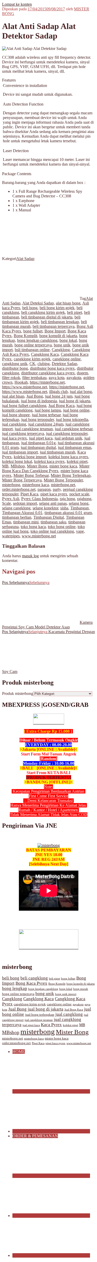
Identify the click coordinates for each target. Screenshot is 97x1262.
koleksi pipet (77, 461)
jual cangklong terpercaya (23, 433)
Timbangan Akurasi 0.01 (22, 512)
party (57, 489)
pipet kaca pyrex (53, 494)
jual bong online (76, 410)
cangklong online (67, 359)
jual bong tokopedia (72, 419)
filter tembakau (34, 377)
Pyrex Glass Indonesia (39, 498)
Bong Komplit (25, 335)
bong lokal (68, 340)
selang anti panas (53, 503)
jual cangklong (14, 424)
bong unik (62, 345)
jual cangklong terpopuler (66, 433)
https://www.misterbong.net (24, 387)
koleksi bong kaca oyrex (68, 457)
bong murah (80, 989)
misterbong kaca (35, 484)
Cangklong (61, 349)
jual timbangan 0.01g (38, 443)
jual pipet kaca (41, 438)
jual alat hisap (13, 396)
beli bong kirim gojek (57, 308)
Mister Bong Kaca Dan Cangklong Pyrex (45, 468)
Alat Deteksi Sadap (38, 303)
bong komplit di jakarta (58, 335)
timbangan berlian (16, 517)
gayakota (73, 377)
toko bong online (62, 526)
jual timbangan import (20, 452)
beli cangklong (34, 978)
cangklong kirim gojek (32, 359)
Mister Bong (37, 466)
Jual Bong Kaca (61, 405)
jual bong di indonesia (39, 401)
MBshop (18, 466)
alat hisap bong (68, 303)
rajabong (84, 498)
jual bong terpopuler (37, 419)
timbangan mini (26, 522)
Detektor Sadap (64, 363)
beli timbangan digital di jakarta (46, 317)
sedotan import (25, 503)
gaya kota (56, 377)
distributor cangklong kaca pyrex (48, 373)
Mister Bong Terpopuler (63, 480)
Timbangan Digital (48, 517)
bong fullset (32, 331)
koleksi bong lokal (17, 461)
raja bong (67, 498)
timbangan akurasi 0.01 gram (68, 512)
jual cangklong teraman (34, 429)
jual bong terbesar (46, 415)
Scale (6, 503)
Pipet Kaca (29, 494)
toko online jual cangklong (52, 531)
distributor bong (15, 368)
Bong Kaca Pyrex (31, 983)
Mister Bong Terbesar (31, 475)
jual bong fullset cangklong (24, 405)
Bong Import (54, 331)
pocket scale (79, 494)
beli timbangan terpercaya (53, 326)
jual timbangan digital (38, 447)
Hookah (21, 382)
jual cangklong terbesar (73, 429)
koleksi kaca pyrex (49, 461)
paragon (44, 489)
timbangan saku (53, 522)
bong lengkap (14, 988)
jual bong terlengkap (39, 1014)
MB (5, 466)
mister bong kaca (63, 466)
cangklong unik (14, 363)
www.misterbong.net (39, 536)
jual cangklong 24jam (45, 424)
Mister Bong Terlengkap (71, 475)
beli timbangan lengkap (60, 322)
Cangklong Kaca (45, 354)
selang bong (78, 503)
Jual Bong (34, 396)
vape (80, 531)
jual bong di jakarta (74, 401)
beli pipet (74, 312)
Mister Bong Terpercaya (22, 480)
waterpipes (11, 536)
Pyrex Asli (10, 498)
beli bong (30, 308)
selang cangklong (16, 508)
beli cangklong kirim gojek (43, 312)
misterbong (11, 484)
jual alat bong (81, 391)
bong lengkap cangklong (37, 340)
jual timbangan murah (57, 452)
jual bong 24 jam (58, 396)
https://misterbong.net (47, 382)
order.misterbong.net (18, 489)
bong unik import (65, 994)
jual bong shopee (16, 415)
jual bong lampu (48, 410)
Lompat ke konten (17, 4)
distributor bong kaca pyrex (52, 368)
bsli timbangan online (32, 349)
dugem (82, 373)
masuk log (30, 556)
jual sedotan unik (68, 438)
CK (32, 363)
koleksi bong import (30, 457)
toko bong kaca (33, 526)
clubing (44, 363)
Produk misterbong (17, 693)
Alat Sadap (25, 258)
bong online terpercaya (33, 345)
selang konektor (45, 508)
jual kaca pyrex (14, 438)
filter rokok (11, 377)
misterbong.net (63, 484)
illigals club (58, 391)
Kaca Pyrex (51, 1024)
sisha (64, 508)
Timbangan (79, 508)
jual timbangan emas (74, 447)
